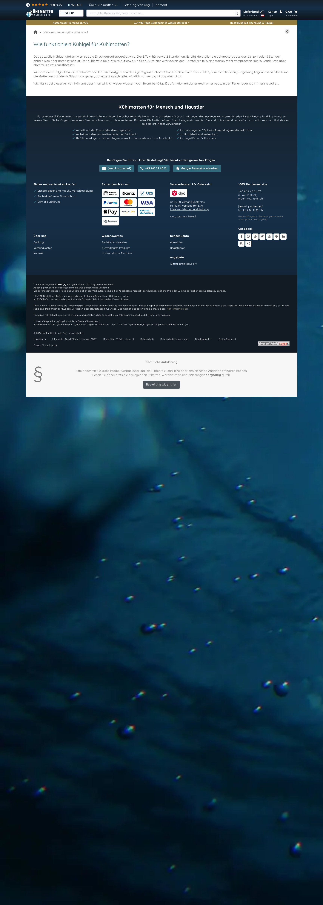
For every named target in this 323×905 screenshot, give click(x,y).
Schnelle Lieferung (49, 202)
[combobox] (163, 13)
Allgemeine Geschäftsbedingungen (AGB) (74, 339)
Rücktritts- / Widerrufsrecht (118, 339)
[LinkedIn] (283, 237)
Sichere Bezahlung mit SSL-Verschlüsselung (65, 190)
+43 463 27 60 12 (249, 191)
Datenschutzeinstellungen (174, 339)
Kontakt (161, 5)
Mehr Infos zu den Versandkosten (110, 299)
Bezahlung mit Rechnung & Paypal (251, 22)
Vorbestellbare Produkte (117, 253)
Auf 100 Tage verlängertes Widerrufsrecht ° (161, 22)
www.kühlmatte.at (89, 321)
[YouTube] (269, 237)
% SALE (76, 5)
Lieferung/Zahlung (136, 5)
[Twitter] (262, 237)
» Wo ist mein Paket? (183, 216)
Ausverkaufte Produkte (116, 248)
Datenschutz (147, 339)
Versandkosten (42, 248)
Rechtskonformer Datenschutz (57, 196)
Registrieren (177, 248)
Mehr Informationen (159, 315)
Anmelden (176, 242)
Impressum (39, 339)
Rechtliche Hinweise (114, 242)
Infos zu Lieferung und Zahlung (189, 209)
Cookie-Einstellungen (45, 345)
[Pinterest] (276, 237)
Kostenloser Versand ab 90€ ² (71, 22)
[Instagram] (248, 237)
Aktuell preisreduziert (183, 264)
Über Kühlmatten (101, 5)
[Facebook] (241, 237)
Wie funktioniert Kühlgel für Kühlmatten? (66, 32)
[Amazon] (241, 244)
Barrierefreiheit (204, 339)
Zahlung (38, 242)
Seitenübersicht (227, 339)
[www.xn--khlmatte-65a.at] (39, 13)
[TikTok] (255, 237)
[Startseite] (35, 32)
